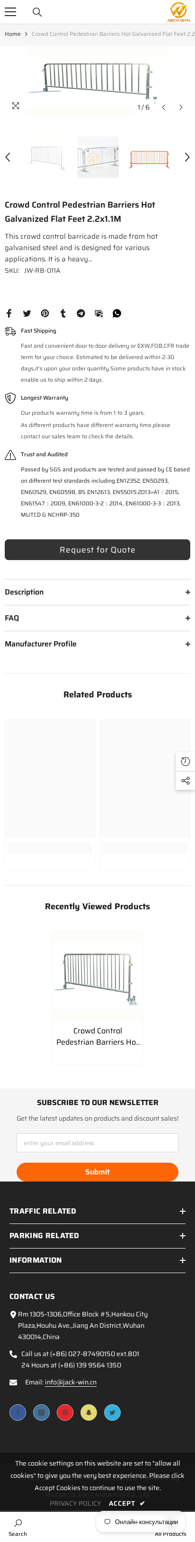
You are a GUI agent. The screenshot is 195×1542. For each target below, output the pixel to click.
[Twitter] (27, 313)
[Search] (37, 12)
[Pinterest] (45, 313)
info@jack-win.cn (71, 1382)
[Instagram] (41, 1412)
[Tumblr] (63, 313)
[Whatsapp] (117, 313)
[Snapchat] (88, 1412)
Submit (97, 1172)
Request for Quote (98, 550)
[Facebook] (9, 313)
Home (13, 33)
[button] (163, 107)
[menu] (10, 11)
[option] (97, 81)
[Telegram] (81, 313)
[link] (50, 848)
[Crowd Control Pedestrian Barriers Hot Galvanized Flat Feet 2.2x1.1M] (97, 976)
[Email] (99, 313)
